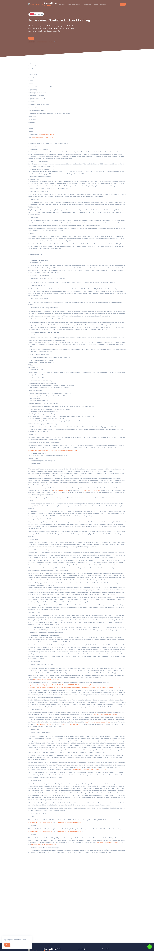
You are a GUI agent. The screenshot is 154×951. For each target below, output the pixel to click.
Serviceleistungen (74, 4)
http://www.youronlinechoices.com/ (90, 490)
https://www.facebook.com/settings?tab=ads (97, 722)
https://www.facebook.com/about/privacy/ (105, 714)
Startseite (62, 4)
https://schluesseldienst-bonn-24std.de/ (42, 137)
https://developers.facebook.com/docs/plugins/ (46, 679)
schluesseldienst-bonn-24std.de (45, 134)
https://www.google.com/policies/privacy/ (40, 822)
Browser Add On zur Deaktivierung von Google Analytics (89, 769)
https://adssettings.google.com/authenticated (70, 822)
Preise (96, 4)
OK (7, 945)
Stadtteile (87, 4)
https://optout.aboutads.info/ (61, 490)
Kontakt (103, 4)
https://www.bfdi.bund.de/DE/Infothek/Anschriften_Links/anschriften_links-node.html (52, 450)
